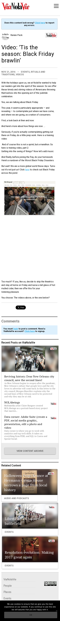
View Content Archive (30, 451)
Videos (20, 74)
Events (25, 72)
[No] (56, 610)
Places (7, 592)
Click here (40, 23)
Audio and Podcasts (16, 498)
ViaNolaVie (9, 579)
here (27, 169)
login (15, 328)
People (7, 585)
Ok (30, 615)
